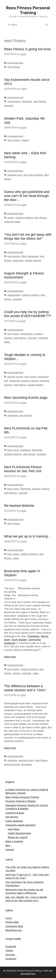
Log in (8, 918)
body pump (13, 256)
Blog (7, 845)
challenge (14, 380)
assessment (13, 101)
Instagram (10, 958)
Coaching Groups (14, 812)
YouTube (10, 954)
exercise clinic (26, 760)
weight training (33, 260)
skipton (17, 673)
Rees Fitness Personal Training (28, 10)
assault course (15, 376)
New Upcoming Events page (25, 397)
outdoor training (24, 217)
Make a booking (14, 841)
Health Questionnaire (19, 833)
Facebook (10, 946)
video (16, 558)
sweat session (12, 764)
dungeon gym (14, 175)
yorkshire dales (12, 221)
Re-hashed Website (19, 505)
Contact (9, 849)
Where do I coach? (18, 837)
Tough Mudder (19, 639)
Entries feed (12, 922)
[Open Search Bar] (47, 25)
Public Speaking (14, 821)
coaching (12, 760)
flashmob (27, 101)
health (10, 217)
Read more (10, 656)
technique (18, 260)
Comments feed (14, 926)
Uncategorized (15, 63)
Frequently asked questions (20, 825)
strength (8, 105)
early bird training (33, 175)
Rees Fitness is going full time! (27, 49)
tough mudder (35, 385)
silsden (25, 140)
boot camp (13, 333)
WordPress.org (13, 930)
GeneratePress (28, 973)
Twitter (9, 950)
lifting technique (29, 256)
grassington (26, 333)
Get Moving (11, 817)
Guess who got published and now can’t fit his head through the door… (26, 196)
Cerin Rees (14, 829)
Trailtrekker (33, 636)
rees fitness (13, 67)
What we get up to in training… (27, 536)
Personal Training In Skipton (20, 801)
